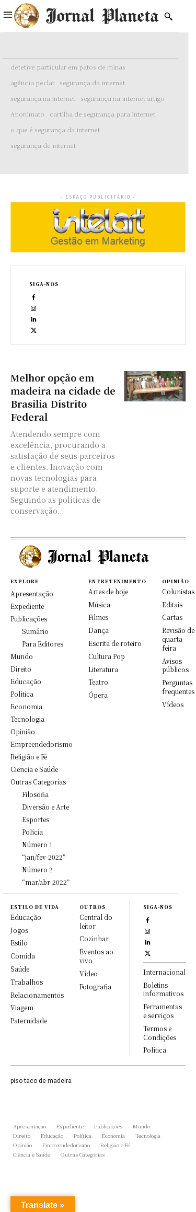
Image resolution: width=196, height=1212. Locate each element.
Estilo (19, 942)
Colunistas (178, 591)
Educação (25, 917)
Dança (98, 630)
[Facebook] (33, 296)
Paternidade (28, 1020)
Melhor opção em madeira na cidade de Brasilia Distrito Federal (63, 397)
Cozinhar (94, 938)
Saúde (19, 968)
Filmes (98, 617)
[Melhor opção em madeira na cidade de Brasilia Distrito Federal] (155, 386)
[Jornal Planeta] (86, 16)
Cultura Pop (106, 656)
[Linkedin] (33, 318)
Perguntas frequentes (178, 687)
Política (154, 1049)
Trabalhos (26, 981)
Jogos (19, 930)
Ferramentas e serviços (162, 1011)
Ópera (98, 694)
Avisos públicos (175, 665)
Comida (22, 955)
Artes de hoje (108, 591)
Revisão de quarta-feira (178, 639)
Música (99, 604)
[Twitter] (33, 329)
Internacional (164, 971)
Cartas (172, 617)
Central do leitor (95, 921)
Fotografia (95, 986)
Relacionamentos (37, 994)
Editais (172, 604)
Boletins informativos (163, 989)
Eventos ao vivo (96, 956)
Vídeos (172, 704)
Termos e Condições (159, 1033)
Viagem (21, 1007)
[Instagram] (33, 307)
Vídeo (88, 973)
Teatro (98, 681)
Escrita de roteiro (115, 643)
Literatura (103, 669)
